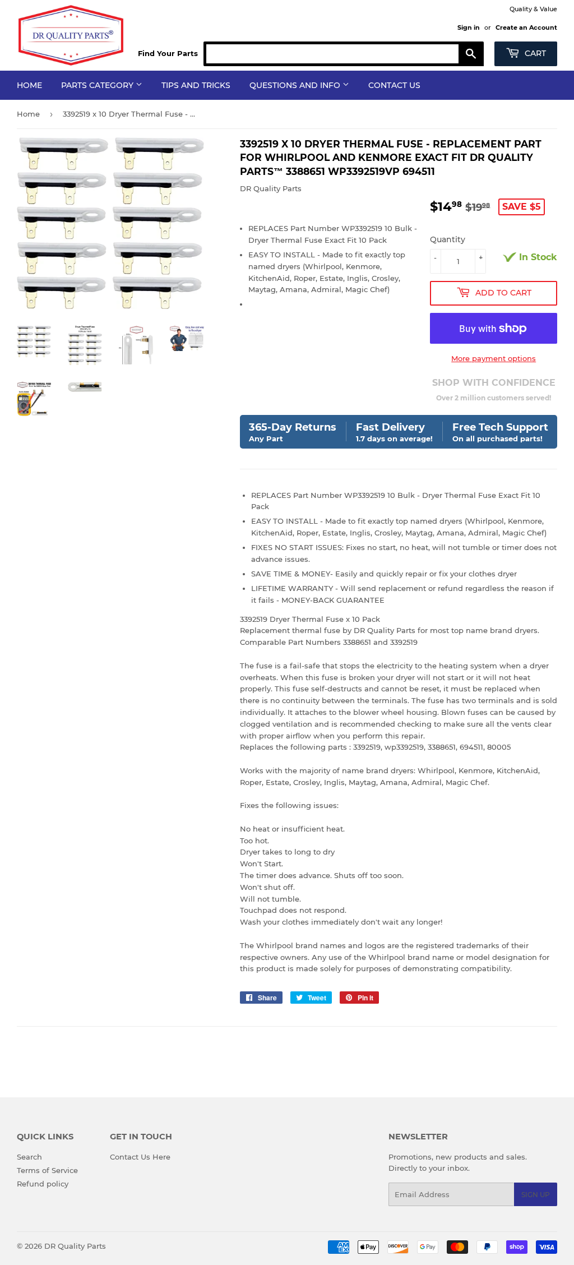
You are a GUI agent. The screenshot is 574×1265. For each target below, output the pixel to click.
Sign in (468, 27)
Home (29, 85)
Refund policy (42, 1183)
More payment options (493, 358)
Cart (534, 53)
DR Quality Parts (75, 1245)
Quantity (447, 239)
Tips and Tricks (195, 85)
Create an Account (526, 27)
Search (29, 1156)
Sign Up (535, 1194)
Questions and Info (295, 85)
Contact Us (394, 85)
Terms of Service (47, 1170)
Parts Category (98, 85)
